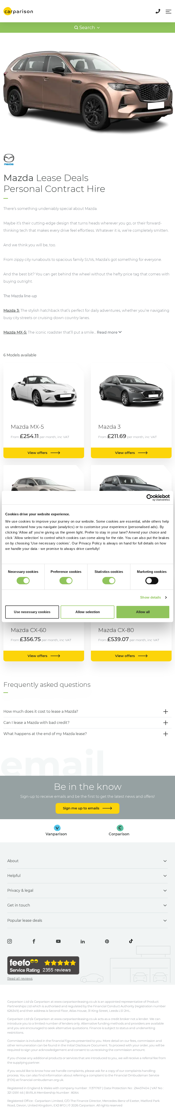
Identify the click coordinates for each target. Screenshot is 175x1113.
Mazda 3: (11, 310)
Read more (107, 332)
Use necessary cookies (32, 612)
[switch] (65, 580)
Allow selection (87, 612)
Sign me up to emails (81, 808)
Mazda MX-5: (15, 332)
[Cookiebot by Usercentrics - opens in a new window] (150, 497)
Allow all (143, 612)
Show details (150, 597)
